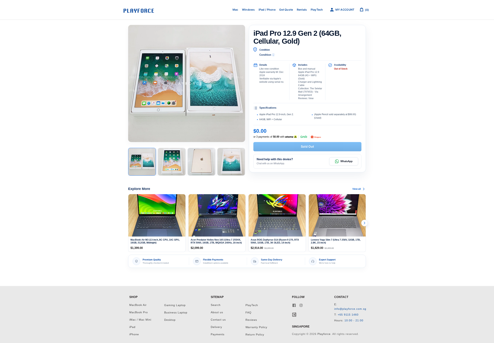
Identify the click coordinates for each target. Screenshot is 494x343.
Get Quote (286, 9)
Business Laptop (175, 312)
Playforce (324, 334)
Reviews (251, 319)
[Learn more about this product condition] (273, 54)
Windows (248, 9)
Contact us (218, 319)
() (366, 9)
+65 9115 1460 (348, 314)
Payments (217, 334)
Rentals (302, 9)
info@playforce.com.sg (350, 308)
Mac (235, 9)
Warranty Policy (256, 327)
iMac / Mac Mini (140, 319)
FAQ (248, 312)
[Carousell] (294, 314)
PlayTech (317, 9)
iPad (132, 327)
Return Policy (254, 334)
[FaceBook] (294, 305)
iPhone (134, 334)
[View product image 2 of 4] (172, 162)
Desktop (170, 319)
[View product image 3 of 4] (201, 162)
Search (216, 305)
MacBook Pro (138, 312)
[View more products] (364, 223)
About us (217, 312)
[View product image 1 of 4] (142, 162)
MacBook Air (138, 305)
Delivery (216, 327)
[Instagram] (301, 305)
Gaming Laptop (175, 305)
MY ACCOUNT (344, 9)
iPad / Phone (267, 9)
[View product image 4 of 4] (231, 162)
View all (356, 189)
